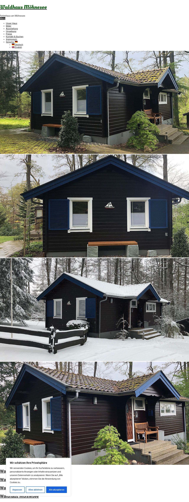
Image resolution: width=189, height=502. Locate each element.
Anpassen (17, 490)
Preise (9, 34)
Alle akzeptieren (56, 490)
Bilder (8, 26)
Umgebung (11, 31)
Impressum (11, 39)
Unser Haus (11, 23)
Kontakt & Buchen (14, 36)
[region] (38, 477)
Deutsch (18, 44)
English (18, 47)
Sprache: (10, 42)
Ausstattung (12, 28)
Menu (2, 18)
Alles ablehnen (35, 490)
